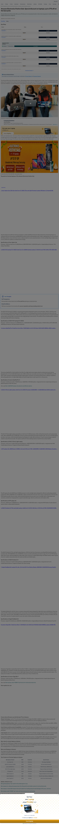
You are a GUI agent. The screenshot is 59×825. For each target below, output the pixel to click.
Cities (50, 4)
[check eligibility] (29, 130)
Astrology (54, 4)
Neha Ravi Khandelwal (9, 120)
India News (16, 4)
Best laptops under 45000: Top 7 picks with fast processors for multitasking (18, 791)
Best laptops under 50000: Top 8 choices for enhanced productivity (20, 682)
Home (2, 4)
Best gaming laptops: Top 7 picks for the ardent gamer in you (14, 783)
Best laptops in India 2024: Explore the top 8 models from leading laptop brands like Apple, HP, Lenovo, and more (26, 788)
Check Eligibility (35, 46)
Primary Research (29, 76)
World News (29, 4)
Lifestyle (35, 4)
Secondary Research (37, 76)
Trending (45, 4)
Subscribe (56, 1)
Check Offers (48, 32)
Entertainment (22, 4)
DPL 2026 (40, 4)
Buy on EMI (47, 30)
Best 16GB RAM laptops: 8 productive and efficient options (18, 386)
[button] (3, 21)
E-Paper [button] (6, 4)
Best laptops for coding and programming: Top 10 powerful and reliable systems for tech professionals (23, 786)
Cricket (11, 4)
